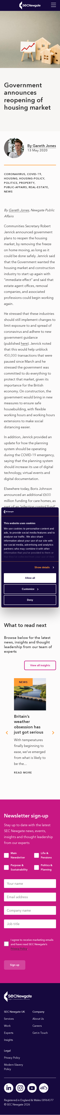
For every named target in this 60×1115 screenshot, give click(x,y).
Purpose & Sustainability (19, 867)
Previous (6, 732)
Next (53, 732)
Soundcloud (43, 1088)
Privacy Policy (19, 948)
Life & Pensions (46, 855)
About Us (38, 1018)
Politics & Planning (46, 867)
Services (9, 1018)
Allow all (30, 578)
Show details (42, 567)
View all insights (40, 665)
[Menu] (53, 5)
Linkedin (8, 1088)
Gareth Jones (19, 210)
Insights (8, 1039)
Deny (30, 600)
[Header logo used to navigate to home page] (29, 5)
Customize (28, 589)
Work (7, 1025)
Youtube (32, 1088)
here (24, 344)
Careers (37, 1025)
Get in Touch (40, 1032)
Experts (8, 1032)
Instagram (20, 1088)
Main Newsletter (18, 855)
